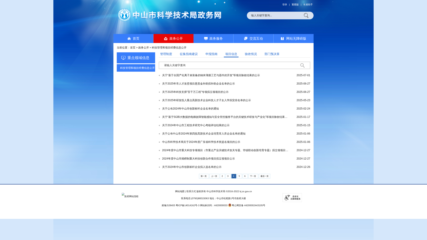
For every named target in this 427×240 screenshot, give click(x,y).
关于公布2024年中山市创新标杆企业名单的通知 (190, 108)
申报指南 (211, 54)
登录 (284, 4)
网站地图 (179, 191)
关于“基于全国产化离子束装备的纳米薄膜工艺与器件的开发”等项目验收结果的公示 (211, 75)
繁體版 (295, 4)
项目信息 (231, 54)
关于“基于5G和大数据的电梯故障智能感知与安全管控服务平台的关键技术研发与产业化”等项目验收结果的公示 (225, 117)
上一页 (214, 176)
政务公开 (143, 47)
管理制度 (166, 54)
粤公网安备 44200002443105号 (248, 205)
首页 (132, 47)
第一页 (204, 176)
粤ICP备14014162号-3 (187, 205)
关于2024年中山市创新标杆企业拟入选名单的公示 (192, 167)
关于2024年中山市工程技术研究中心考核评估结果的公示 (196, 125)
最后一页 (265, 176)
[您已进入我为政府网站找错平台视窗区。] (130, 196)
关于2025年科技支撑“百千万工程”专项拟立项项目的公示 (195, 91)
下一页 (253, 176)
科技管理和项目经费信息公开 (137, 67)
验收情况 (251, 54)
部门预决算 (272, 54)
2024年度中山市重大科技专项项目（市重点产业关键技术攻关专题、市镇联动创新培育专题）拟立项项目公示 (225, 150)
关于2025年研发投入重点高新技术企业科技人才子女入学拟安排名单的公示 (206, 100)
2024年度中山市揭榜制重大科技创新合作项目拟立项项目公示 (198, 158)
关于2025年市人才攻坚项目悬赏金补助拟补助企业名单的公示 (198, 83)
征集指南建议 (189, 54)
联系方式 (191, 191)
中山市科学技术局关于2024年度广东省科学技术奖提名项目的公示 (201, 141)
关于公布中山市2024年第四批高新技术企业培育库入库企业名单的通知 (204, 133)
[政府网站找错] (130, 196)
